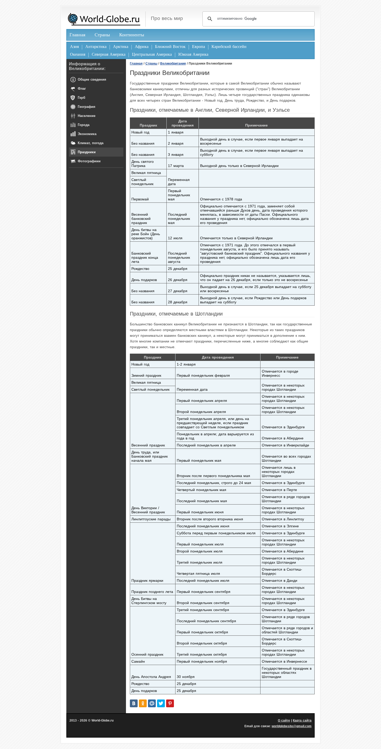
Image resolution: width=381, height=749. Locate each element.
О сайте (284, 720)
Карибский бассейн (228, 46)
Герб (81, 98)
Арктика (120, 46)
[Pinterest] (170, 703)
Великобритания (173, 63)
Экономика (87, 134)
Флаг (82, 88)
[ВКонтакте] (134, 703)
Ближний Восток (170, 46)
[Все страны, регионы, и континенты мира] (104, 19)
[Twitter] (161, 703)
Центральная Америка (152, 54)
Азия (74, 46)
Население (86, 116)
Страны (102, 34)
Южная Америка (193, 54)
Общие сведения (92, 79)
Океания (77, 54)
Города (83, 125)
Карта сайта (302, 720)
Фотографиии (89, 161)
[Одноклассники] (143, 703)
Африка (142, 46)
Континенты (131, 34)
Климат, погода (90, 143)
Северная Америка (108, 54)
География (86, 107)
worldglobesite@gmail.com (292, 726)
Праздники (87, 152)
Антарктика (96, 46)
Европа (198, 46)
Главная (77, 34)
